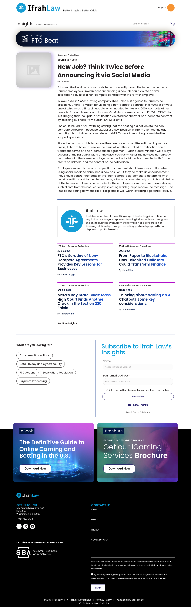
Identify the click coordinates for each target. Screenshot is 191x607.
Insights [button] (161, 7)
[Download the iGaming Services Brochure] (137, 522)
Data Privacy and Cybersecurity (41, 434)
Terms (136, 482)
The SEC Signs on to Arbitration (80, 359)
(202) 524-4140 (24, 589)
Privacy (146, 482)
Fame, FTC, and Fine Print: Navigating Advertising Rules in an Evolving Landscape (147, 363)
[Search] (172, 24)
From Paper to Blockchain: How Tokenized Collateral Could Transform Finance (142, 249)
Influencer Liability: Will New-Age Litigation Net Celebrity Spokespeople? (143, 328)
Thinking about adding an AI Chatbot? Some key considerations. (146, 287)
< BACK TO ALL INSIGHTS (46, 24)
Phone (94, 599)
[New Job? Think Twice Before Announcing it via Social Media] (33, 70)
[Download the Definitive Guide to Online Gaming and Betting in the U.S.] (53, 522)
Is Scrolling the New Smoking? (79, 324)
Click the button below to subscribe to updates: (138, 460)
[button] (171, 7)
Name (94, 579)
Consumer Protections (68, 55)
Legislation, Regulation (58, 442)
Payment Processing (33, 451)
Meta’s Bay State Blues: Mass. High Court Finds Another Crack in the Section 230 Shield (83, 288)
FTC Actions (27, 442)
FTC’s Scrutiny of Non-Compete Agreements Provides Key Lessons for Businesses (83, 249)
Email (94, 589)
